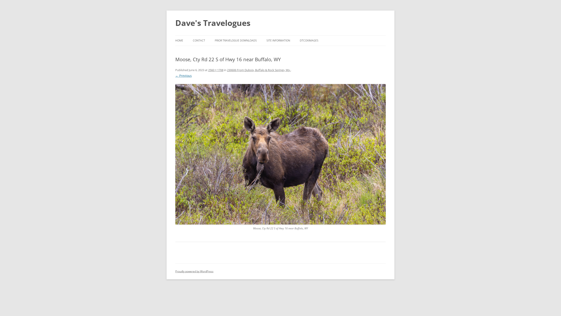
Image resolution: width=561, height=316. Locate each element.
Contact (199, 40)
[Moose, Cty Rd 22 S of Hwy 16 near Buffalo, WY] (280, 154)
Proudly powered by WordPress (194, 271)
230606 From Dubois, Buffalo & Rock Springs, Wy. (259, 70)
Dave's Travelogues (212, 23)
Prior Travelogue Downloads (236, 40)
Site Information (278, 40)
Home (179, 40)
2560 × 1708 (215, 70)
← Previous (183, 76)
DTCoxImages (309, 40)
